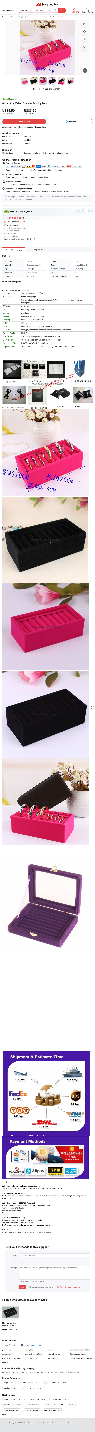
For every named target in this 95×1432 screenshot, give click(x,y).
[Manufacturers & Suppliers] (47, 4)
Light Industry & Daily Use (17, 17)
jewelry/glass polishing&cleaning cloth (13, 1358)
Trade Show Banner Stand (34, 1388)
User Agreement (60, 1423)
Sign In (5, 239)
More (4, 1415)
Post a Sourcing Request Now (69, 1287)
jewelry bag (29, 1350)
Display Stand (9, 1382)
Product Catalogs (34, 1345)
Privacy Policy (82, 1423)
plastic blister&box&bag (33, 1354)
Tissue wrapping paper (78, 1354)
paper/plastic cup (54, 1354)
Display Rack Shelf (32, 1405)
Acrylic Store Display (32, 1410)
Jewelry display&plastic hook (80, 1350)
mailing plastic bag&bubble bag (81, 1358)
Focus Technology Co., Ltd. (32, 1423)
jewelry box (51, 1350)
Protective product (31, 1358)
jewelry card (6, 1350)
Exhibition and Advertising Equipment (39, 17)
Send (22, 1287)
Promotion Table (25, 1382)
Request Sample (41, 127)
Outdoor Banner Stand (12, 1388)
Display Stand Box (49, 1405)
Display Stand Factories (37, 1399)
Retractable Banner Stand (60, 1382)
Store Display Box (67, 1405)
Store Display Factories (12, 1405)
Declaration (71, 1423)
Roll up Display (41, 1382)
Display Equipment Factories (14, 1399)
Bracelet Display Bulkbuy (53, 1410)
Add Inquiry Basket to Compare (47, 89)
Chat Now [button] (72, 122)
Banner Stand (57, 17)
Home (4, 17)
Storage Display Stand (12, 1410)
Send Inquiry (24, 121)
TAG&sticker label (54, 1358)
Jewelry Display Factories (60, 1399)
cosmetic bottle (7, 1354)
